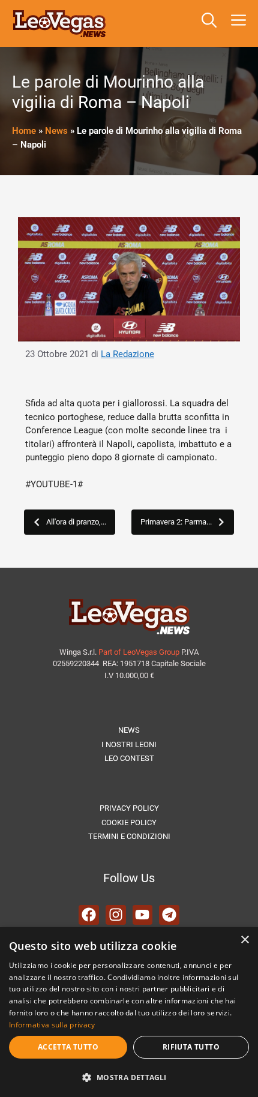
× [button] (244, 940)
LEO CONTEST (129, 758)
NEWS (129, 730)
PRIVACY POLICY (129, 808)
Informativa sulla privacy (52, 1025)
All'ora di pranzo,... (76, 521)
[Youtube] (143, 915)
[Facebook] (89, 915)
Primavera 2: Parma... (176, 521)
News (56, 130)
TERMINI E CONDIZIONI (129, 836)
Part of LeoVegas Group (138, 652)
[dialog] (129, 1012)
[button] (209, 23)
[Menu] (241, 23)
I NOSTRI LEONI (129, 744)
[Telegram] (169, 915)
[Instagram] (116, 915)
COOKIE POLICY (129, 822)
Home (24, 130)
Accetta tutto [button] (68, 1047)
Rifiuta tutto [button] (191, 1047)
